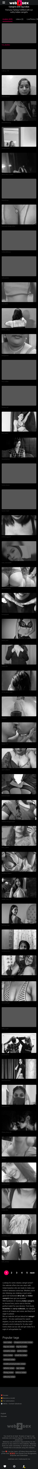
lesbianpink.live (24, 1459)
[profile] (23, 1466)
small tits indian (21, 1355)
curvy (15, 1309)
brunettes (6, 1309)
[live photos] (14, 1466)
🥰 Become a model (8, 1398)
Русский (4, 1416)
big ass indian (9, 1347)
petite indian (22, 1351)
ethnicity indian (9, 1377)
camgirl (31, 1316)
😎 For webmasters (7, 1401)
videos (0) (19, 19)
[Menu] (4, 2)
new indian (8, 1342)
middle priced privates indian (14, 1364)
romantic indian (9, 1351)
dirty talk (21, 1296)
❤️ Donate (4, 1395)
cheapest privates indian (23, 1342)
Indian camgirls (28, 1301)
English (3, 1413)
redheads (21, 1309)
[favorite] (5, 1466)
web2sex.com (13, 1459)
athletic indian (9, 1368)
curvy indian (8, 1355)
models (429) (7, 19)
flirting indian (8, 1372)
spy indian (20, 1368)
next (32, 1272)
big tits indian (22, 1347)
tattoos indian (21, 1372)
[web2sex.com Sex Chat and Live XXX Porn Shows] (19, 3)
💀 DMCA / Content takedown (11, 1404)
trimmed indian (9, 1360)
